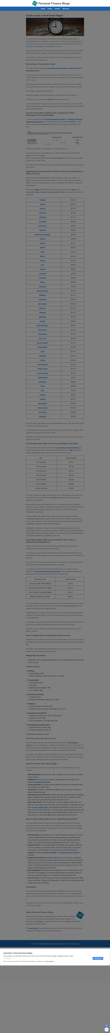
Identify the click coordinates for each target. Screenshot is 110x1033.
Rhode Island (42, 369)
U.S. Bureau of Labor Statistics (67, 448)
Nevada (42, 321)
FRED (37, 190)
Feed (40, 921)
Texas (42, 386)
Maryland (42, 286)
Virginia (42, 399)
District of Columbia (42, 234)
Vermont (42, 395)
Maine (42, 282)
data (73, 190)
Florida (42, 239)
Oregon (42, 360)
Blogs (67, 943)
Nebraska (42, 317)
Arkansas (42, 213)
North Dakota (42, 347)
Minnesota (42, 299)
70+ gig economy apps (39, 807)
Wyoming (42, 416)
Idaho (42, 252)
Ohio (42, 351)
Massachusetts (42, 291)
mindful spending (49, 852)
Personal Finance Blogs (46, 943)
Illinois (42, 256)
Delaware (42, 230)
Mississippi (42, 304)
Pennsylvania (43, 364)
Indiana (42, 260)
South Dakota (43, 377)
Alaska (42, 204)
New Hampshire (42, 325)
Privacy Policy (75, 943)
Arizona (42, 208)
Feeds (56, 943)
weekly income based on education (48, 571)
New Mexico (42, 334)
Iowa (42, 265)
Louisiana (42, 278)
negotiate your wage (42, 782)
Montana (42, 312)
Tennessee (42, 382)
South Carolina (42, 373)
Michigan (42, 295)
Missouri (42, 308)
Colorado (42, 221)
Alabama (42, 200)
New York (42, 338)
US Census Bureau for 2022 (55, 119)
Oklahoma (42, 356)
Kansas (42, 269)
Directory (62, 943)
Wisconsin (42, 412)
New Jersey (42, 330)
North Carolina (42, 343)
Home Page (33, 928)
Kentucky (42, 273)
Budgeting (31, 852)
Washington (42, 403)
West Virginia (42, 408)
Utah (42, 390)
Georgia (42, 243)
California (42, 217)
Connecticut (42, 226)
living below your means (69, 852)
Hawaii (42, 247)
